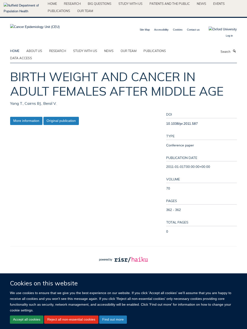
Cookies (178, 29)
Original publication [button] (61, 121)
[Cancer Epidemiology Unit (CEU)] (35, 25)
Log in (229, 35)
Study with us (130, 4)
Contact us (193, 29)
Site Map (145, 29)
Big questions (99, 4)
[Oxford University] (219, 29)
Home (52, 4)
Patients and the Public (170, 4)
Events (219, 4)
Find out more (113, 319)
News (201, 4)
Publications (59, 11)
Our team (85, 11)
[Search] (234, 51)
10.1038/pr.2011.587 (182, 123)
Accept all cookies (26, 319)
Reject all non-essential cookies (71, 319)
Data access (21, 58)
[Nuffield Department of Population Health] (24, 8)
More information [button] (26, 121)
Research (72, 4)
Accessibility (161, 29)
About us (34, 51)
